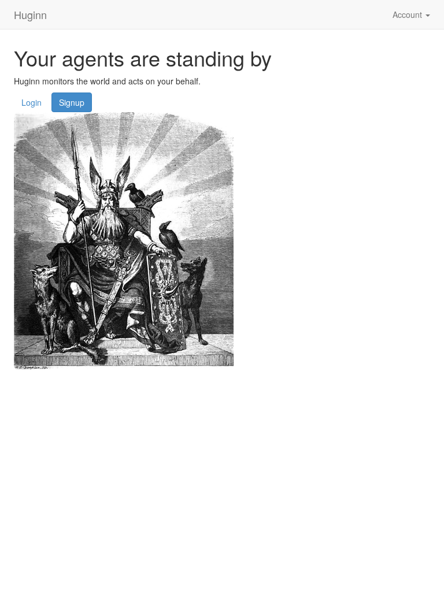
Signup (71, 102)
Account (408, 14)
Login (31, 102)
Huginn (30, 14)
